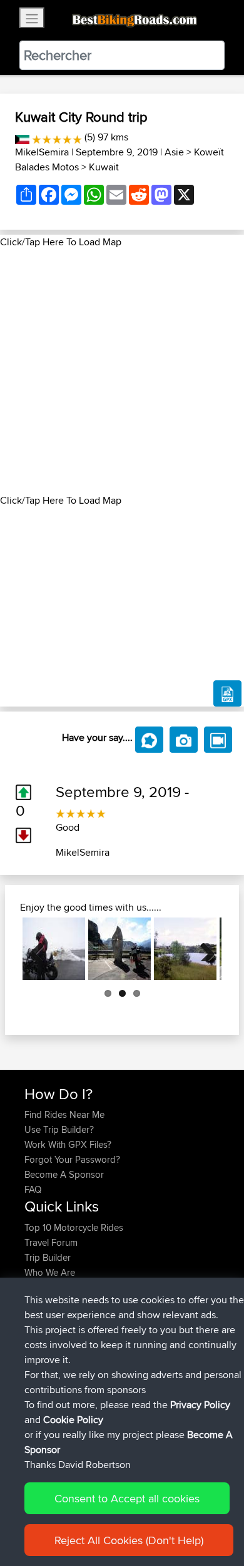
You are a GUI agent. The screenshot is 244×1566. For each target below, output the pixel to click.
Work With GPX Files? (67, 1144)
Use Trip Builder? (59, 1129)
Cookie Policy (73, 1419)
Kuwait (104, 167)
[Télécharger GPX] (227, 693)
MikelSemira (42, 152)
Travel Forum (51, 1242)
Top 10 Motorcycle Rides (73, 1227)
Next (202, 948)
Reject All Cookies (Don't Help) (128, 1540)
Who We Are (49, 1272)
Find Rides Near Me (64, 1114)
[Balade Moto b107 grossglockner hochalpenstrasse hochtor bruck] (119, 949)
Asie (174, 152)
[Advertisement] (122, 371)
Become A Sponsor (64, 1174)
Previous (41, 948)
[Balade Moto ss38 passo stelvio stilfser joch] (54, 949)
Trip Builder (47, 1257)
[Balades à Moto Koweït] (22, 137)
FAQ (32, 1189)
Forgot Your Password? (72, 1159)
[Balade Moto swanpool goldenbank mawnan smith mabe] (185, 949)
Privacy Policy (200, 1404)
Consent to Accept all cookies (127, 1498)
